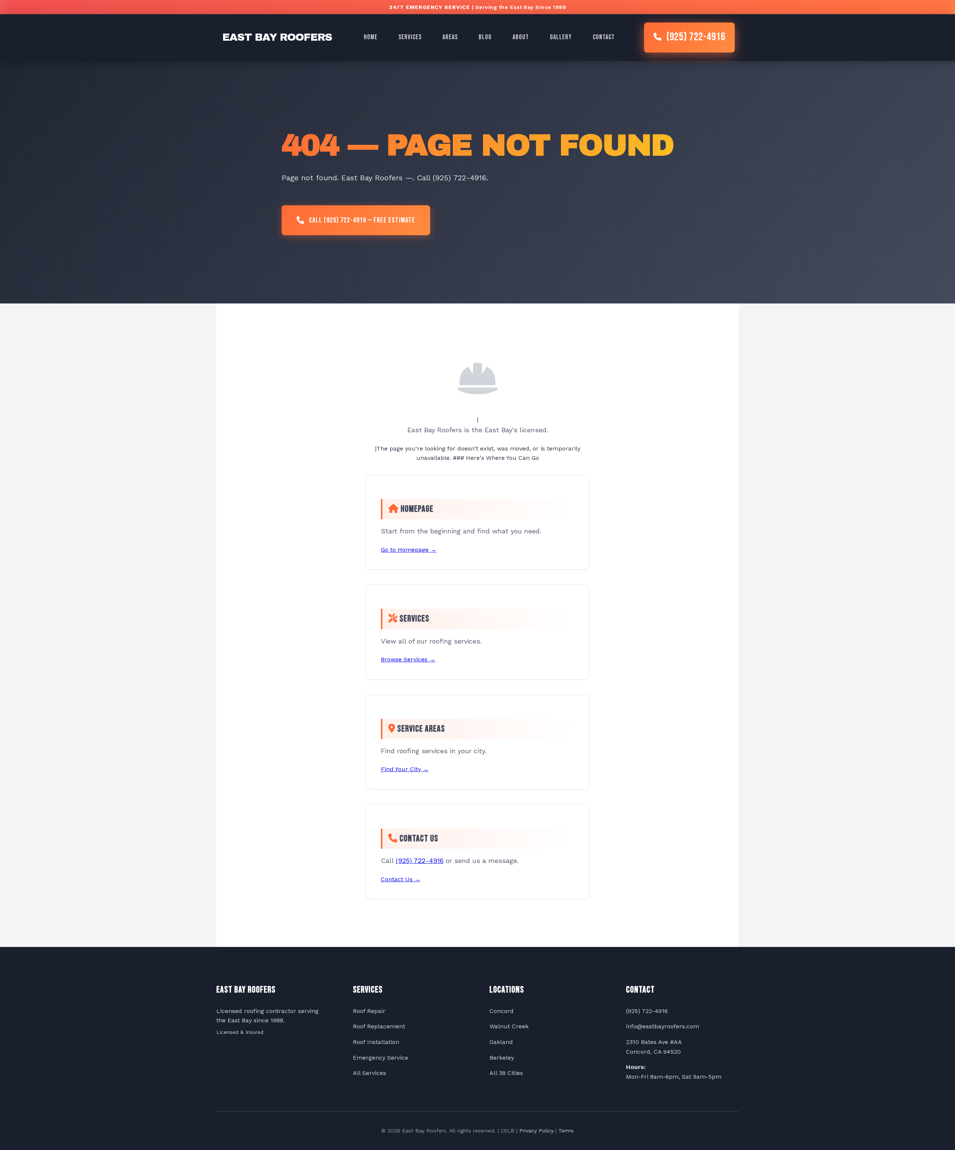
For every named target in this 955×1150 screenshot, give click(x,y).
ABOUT (521, 37)
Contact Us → (400, 879)
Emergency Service (380, 1057)
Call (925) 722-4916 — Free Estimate (362, 220)
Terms (566, 1131)
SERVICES (410, 37)
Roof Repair (369, 1011)
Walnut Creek (509, 1026)
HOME (371, 37)
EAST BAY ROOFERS (277, 37)
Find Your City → (405, 769)
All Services (369, 1072)
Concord (501, 1011)
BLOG (485, 37)
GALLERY (561, 37)
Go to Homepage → (408, 549)
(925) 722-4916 (695, 37)
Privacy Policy (536, 1131)
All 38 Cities (506, 1072)
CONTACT (604, 37)
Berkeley (501, 1057)
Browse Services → (408, 659)
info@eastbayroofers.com (662, 1026)
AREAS (450, 37)
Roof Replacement (379, 1026)
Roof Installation (376, 1041)
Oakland (501, 1041)
